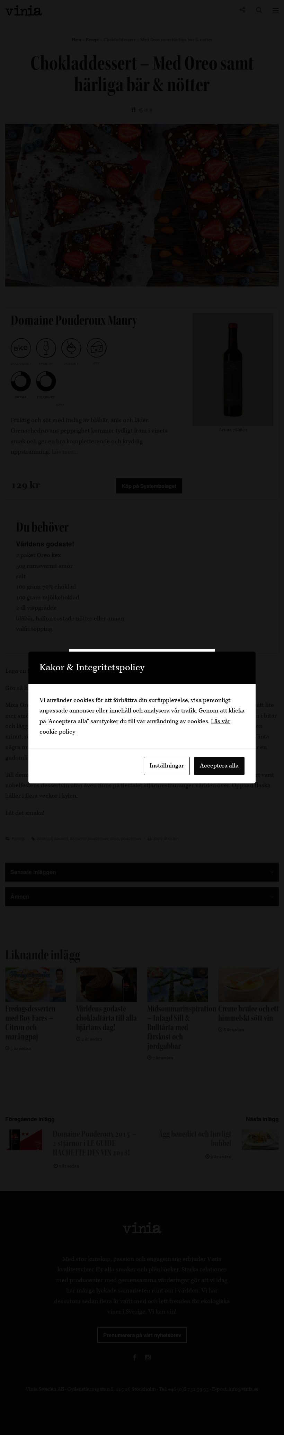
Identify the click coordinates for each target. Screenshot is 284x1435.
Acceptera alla (219, 766)
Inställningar (167, 766)
